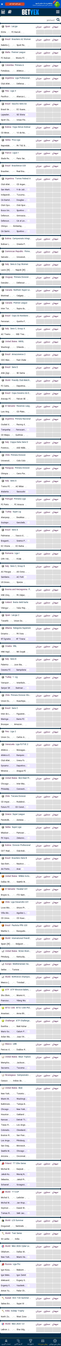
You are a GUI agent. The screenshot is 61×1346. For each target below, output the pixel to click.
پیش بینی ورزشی (55, 1344)
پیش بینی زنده (42, 1344)
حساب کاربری (6, 1344)
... (40, 32)
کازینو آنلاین (18, 1344)
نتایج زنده (30, 1344)
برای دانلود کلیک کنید (14, 4)
